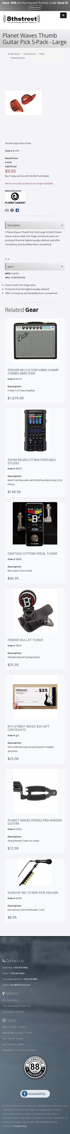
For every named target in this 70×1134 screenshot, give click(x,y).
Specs (10, 266)
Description (13, 225)
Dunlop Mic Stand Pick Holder (33, 892)
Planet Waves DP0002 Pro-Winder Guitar (35, 822)
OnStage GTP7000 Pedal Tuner (32, 553)
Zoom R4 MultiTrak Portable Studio (32, 461)
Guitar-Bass (14, 53)
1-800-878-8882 (20, 967)
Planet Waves (18, 57)
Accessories (29, 53)
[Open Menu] (63, 15)
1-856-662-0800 (16, 973)
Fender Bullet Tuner (25, 640)
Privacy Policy (19, 1126)
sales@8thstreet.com (20, 984)
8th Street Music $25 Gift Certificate (28, 728)
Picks (42, 53)
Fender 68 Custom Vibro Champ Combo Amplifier (33, 371)
